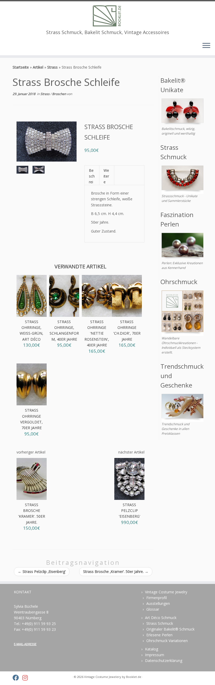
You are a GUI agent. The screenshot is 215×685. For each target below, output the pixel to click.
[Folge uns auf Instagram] (26, 678)
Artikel (38, 67)
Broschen (59, 94)
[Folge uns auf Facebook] (17, 678)
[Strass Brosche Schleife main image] (22, 171)
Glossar (152, 609)
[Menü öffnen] (206, 46)
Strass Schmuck (159, 623)
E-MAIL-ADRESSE (25, 644)
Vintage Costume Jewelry (166, 591)
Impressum (154, 654)
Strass (52, 67)
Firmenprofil (156, 597)
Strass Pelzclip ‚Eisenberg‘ (42, 571)
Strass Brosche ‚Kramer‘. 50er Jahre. (115, 571)
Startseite (21, 67)
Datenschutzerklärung (163, 660)
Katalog (151, 649)
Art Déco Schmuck (160, 617)
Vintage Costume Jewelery (102, 677)
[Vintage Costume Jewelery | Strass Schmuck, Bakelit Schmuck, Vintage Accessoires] (107, 15)
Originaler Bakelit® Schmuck (170, 629)
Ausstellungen (158, 603)
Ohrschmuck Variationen (167, 640)
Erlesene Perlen (159, 634)
